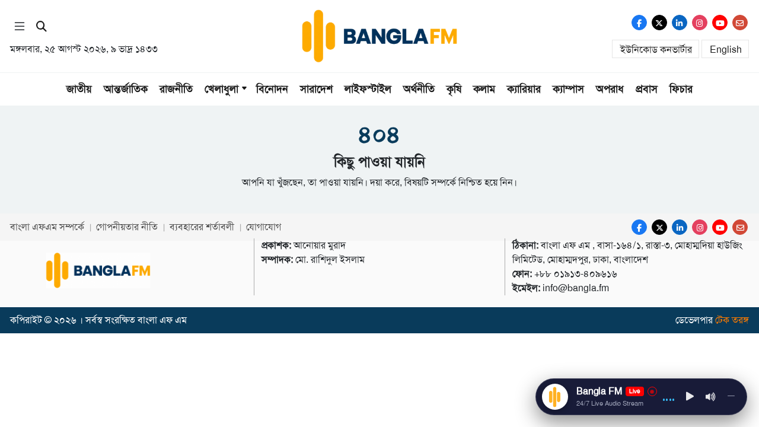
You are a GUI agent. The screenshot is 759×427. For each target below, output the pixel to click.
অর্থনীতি (419, 89)
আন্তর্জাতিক (126, 89)
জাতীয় (79, 89)
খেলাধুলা (221, 89)
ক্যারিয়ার (524, 89)
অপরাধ (610, 89)
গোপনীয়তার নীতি (127, 227)
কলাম (484, 89)
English (726, 49)
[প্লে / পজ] (690, 397)
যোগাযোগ (263, 227)
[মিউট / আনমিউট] (711, 397)
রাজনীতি (176, 89)
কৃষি (454, 89)
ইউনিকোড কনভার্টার (656, 49)
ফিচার (681, 89)
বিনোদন (272, 89)
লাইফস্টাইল (368, 89)
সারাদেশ (316, 89)
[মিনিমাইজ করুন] (731, 397)
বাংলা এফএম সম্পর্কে (47, 227)
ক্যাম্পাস (568, 89)
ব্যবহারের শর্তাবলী (202, 227)
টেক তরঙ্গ (732, 320)
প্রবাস (647, 89)
